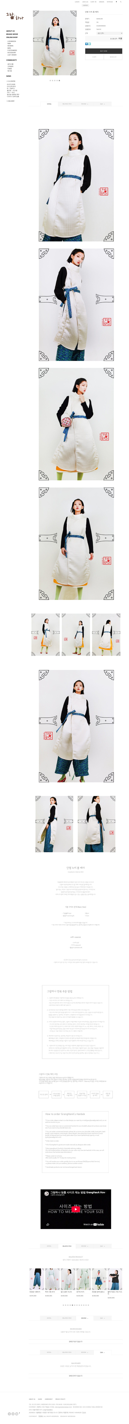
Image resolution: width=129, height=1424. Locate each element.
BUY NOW (103, 51)
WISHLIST (113, 57)
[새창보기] (36, 1271)
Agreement (49, 1399)
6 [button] (74, 1305)
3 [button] (54, 80)
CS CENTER (11, 81)
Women (10, 46)
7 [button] (77, 1305)
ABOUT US (10, 31)
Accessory (12, 52)
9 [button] (81, 1305)
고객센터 (10, 66)
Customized (12, 50)
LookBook (12, 41)
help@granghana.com (63, 1407)
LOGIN (77, 2)
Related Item (67, 104)
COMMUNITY (11, 60)
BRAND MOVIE (12, 34)
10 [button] (83, 1305)
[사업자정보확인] (48, 1410)
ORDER (101, 2)
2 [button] (52, 80)
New (9, 43)
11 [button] (86, 1305)
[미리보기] (40, 1271)
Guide (40, 1399)
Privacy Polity (60, 1399)
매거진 (10, 71)
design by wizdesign (67, 1416)
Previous (39, 46)
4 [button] (57, 80)
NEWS (8, 76)
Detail (49, 104)
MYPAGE (110, 2)
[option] (54, 43)
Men (9, 48)
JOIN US (85, 2)
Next (71, 46)
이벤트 (10, 68)
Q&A (101, 104)
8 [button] (79, 1305)
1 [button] (50, 80)
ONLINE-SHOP (12, 37)
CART (93, 2)
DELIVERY (11, 101)
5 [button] (59, 80)
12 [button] (88, 1305)
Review (84, 104)
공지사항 (10, 64)
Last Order (12, 55)
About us (32, 1399)
